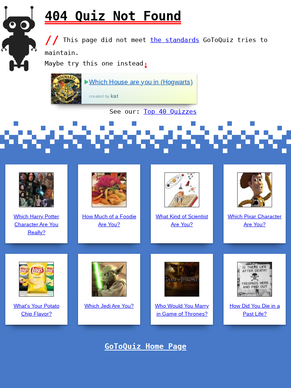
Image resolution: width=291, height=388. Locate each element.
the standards (174, 40)
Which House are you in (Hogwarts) (141, 82)
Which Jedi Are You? (109, 306)
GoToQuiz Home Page (145, 346)
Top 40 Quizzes (170, 111)
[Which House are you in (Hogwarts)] (66, 89)
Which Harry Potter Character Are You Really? (36, 224)
